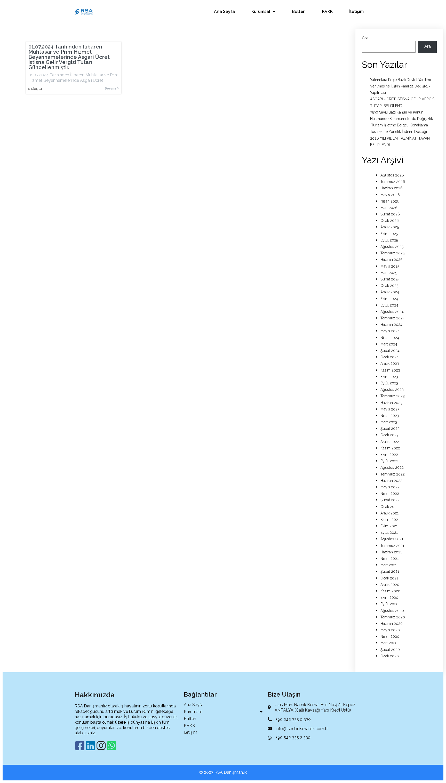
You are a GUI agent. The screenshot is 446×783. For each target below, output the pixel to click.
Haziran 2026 (391, 188)
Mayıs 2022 (390, 487)
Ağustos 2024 (392, 312)
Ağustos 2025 (391, 247)
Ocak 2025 (389, 286)
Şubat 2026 (390, 214)
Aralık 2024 (389, 292)
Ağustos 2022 (392, 467)
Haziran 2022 (391, 481)
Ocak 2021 (389, 578)
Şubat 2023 (390, 428)
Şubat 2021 (389, 571)
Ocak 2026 (389, 221)
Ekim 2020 (389, 597)
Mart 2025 (388, 273)
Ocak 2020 (389, 656)
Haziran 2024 (391, 324)
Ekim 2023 (389, 377)
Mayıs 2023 (390, 409)
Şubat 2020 (390, 650)
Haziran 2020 (391, 623)
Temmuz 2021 (392, 546)
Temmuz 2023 (392, 396)
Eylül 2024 (389, 305)
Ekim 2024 (389, 299)
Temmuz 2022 (392, 474)
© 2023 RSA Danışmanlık (223, 772)
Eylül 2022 (389, 461)
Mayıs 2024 (390, 331)
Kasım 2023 (390, 370)
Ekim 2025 (389, 234)
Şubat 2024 (390, 351)
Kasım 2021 (390, 520)
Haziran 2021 (391, 552)
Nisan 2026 (389, 201)
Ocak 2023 (389, 435)
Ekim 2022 (389, 455)
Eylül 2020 (389, 604)
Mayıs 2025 (389, 266)
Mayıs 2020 (390, 630)
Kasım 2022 (390, 448)
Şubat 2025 (389, 279)
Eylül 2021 (389, 532)
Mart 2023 (388, 422)
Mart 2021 (388, 565)
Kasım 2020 (390, 591)
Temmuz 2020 (392, 617)
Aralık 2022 (389, 442)
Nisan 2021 (389, 558)
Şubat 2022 (390, 500)
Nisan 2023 (389, 416)
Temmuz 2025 (392, 253)
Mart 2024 (388, 344)
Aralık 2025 (389, 227)
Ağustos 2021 (391, 539)
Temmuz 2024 (392, 318)
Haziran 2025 (391, 259)
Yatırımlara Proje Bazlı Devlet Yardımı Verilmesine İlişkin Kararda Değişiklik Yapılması (400, 86)
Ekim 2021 (388, 526)
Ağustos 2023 (392, 390)
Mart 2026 (388, 208)
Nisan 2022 (389, 493)
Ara (365, 37)
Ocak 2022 (389, 507)
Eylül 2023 (389, 383)
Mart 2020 (388, 643)
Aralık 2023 (389, 363)
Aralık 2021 (389, 513)
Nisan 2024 (389, 338)
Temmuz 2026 (392, 182)
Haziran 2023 (391, 403)
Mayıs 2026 (390, 195)
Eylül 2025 (389, 240)
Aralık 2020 (389, 585)
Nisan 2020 (389, 636)
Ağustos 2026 (392, 175)
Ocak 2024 (389, 357)
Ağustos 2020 (392, 611)
